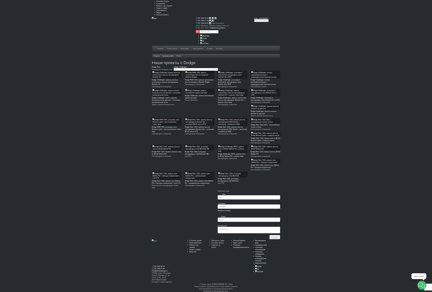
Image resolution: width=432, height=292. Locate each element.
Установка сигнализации (260, 248)
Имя (223, 194)
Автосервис (185, 48)
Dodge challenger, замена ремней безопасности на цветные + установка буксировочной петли (166, 100)
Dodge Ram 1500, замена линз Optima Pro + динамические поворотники (199, 182)
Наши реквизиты (195, 242)
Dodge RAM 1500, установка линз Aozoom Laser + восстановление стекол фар (166, 129)
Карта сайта (237, 242)
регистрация (263, 18)
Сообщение (222, 226)
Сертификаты (161, 10)
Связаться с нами (217, 240)
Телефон (221, 203)
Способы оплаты (162, 1)
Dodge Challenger (180, 67)
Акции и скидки (161, 8)
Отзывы (210, 48)
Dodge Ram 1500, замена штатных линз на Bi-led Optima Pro (166, 152)
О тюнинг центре (195, 240)
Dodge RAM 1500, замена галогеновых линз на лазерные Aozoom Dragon (199, 81)
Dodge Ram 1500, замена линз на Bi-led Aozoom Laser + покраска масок (265, 139)
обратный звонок (261, 20)
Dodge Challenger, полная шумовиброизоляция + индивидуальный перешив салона (263, 82)
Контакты (219, 48)
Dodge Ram (156, 67)
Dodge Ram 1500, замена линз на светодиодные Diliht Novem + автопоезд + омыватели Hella (232, 129)
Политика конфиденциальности (241, 246)
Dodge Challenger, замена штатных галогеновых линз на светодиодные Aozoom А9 (165, 82)
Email (223, 216)
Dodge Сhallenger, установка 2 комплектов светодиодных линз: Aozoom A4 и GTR (229, 82)
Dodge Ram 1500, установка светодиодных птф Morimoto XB (196, 152)
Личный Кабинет (162, 14)
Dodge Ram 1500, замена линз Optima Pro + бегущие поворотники (265, 166)
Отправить (275, 237)
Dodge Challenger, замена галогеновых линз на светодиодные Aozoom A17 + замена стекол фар (232, 100)
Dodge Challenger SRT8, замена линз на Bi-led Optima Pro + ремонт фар (231, 155)
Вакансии (192, 251)
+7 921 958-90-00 (202, 18)
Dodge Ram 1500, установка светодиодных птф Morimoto (228, 179)
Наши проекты (198, 48)
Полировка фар (261, 245)
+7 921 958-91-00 (202, 20)
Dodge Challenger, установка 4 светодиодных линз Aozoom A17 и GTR (265, 99)
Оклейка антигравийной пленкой (260, 258)
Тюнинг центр (172, 48)
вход (256, 18)
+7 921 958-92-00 (202, 23)
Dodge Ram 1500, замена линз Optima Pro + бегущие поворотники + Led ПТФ (166, 182)
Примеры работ (168, 56)
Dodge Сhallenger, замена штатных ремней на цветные (264, 112)
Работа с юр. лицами (164, 5)
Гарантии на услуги (215, 246)
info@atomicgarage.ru (217, 28)
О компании (160, 3)
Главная (160, 48)
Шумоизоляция (260, 263)
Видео (158, 12)
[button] (421, 285)
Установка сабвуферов (259, 252)
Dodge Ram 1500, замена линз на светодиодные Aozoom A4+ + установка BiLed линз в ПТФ (199, 129)
